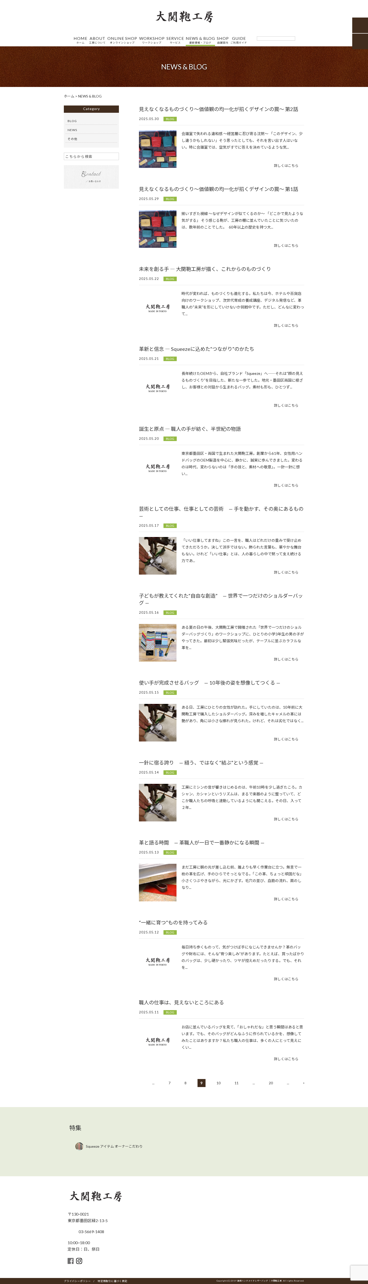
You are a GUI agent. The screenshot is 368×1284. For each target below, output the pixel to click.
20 (271, 1083)
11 (237, 1083)
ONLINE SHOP (122, 40)
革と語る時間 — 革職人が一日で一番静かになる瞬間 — (202, 842)
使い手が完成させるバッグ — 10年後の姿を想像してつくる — (209, 683)
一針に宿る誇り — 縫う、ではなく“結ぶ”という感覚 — (201, 763)
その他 (72, 139)
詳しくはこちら (286, 165)
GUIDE (239, 40)
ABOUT (97, 40)
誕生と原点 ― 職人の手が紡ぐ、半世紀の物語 (190, 429)
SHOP (223, 40)
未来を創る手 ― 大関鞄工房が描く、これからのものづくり (205, 269)
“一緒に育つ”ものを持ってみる (173, 922)
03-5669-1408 (91, 1231)
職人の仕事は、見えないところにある (181, 1002)
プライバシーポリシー (77, 1280)
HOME (80, 40)
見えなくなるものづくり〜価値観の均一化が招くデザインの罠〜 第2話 (218, 109)
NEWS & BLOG (200, 40)
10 (219, 1083)
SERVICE (175, 40)
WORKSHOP (152, 40)
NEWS (72, 130)
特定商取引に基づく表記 (112, 1280)
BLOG (170, 119)
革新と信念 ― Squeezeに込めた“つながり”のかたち (196, 349)
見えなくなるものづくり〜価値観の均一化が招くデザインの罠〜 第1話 (218, 189)
